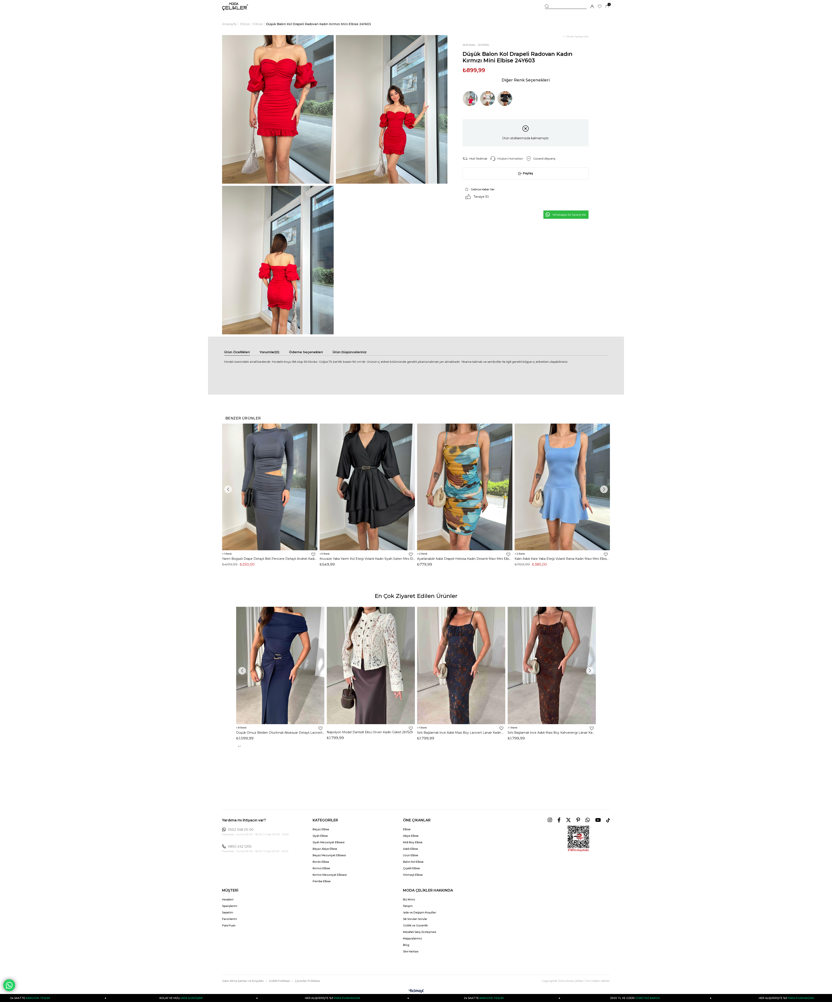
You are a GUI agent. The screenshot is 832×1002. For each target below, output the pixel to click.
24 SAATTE (318, 998)
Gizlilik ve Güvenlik (415, 925)
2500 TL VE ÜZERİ (469, 998)
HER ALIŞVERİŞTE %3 (166, 998)
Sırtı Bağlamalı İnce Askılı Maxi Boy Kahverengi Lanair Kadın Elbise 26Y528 (552, 733)
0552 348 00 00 (241, 830)
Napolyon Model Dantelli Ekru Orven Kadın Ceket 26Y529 (370, 732)
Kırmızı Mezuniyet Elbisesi (330, 874)
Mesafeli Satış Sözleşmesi (419, 932)
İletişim (408, 906)
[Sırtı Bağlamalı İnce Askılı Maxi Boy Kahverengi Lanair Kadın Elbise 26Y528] (552, 665)
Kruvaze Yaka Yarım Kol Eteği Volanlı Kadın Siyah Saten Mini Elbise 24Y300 (367, 559)
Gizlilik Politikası (279, 981)
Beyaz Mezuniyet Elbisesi (329, 855)
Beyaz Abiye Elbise (325, 848)
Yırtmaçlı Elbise (413, 874)
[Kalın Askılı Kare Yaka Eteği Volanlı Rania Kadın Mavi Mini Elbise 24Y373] (562, 487)
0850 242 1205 (240, 846)
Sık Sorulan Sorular (415, 919)
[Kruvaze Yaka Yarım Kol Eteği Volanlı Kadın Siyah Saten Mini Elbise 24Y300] (367, 487)
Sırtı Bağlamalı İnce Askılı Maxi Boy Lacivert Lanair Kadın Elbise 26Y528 (461, 733)
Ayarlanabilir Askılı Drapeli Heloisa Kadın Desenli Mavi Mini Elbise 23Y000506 (464, 559)
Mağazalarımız (412, 938)
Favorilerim (229, 919)
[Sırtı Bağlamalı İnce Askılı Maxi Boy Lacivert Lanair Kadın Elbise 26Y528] (461, 665)
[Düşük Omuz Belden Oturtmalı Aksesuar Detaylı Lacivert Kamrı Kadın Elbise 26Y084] (280, 665)
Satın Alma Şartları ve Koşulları (243, 981)
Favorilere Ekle (313, 554)
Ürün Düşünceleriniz (350, 352)
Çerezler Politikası (307, 981)
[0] (607, 6)
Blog (406, 945)
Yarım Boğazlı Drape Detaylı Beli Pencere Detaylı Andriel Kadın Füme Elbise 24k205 (269, 559)
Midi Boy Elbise (412, 842)
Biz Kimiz (409, 899)
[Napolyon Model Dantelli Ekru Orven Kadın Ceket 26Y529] (371, 665)
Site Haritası (410, 951)
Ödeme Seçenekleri (306, 352)
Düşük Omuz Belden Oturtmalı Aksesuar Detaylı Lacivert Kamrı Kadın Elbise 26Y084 (280, 733)
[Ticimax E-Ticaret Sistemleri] (416, 991)
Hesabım (228, 899)
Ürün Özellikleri (237, 352)
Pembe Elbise (322, 881)
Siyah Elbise (320, 835)
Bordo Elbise (321, 861)
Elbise (407, 829)
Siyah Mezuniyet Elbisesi (328, 842)
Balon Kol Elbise (413, 861)
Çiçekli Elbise (411, 868)
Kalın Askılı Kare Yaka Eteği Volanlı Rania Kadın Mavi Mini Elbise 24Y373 (562, 559)
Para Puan (229, 925)
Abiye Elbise (411, 835)
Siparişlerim (229, 906)
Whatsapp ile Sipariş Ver (569, 214)
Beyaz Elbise (321, 829)
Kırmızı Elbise (321, 868)
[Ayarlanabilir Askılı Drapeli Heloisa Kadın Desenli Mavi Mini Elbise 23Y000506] (464, 487)
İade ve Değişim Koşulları (419, 912)
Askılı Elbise (410, 848)
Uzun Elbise (410, 855)
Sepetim (227, 912)
